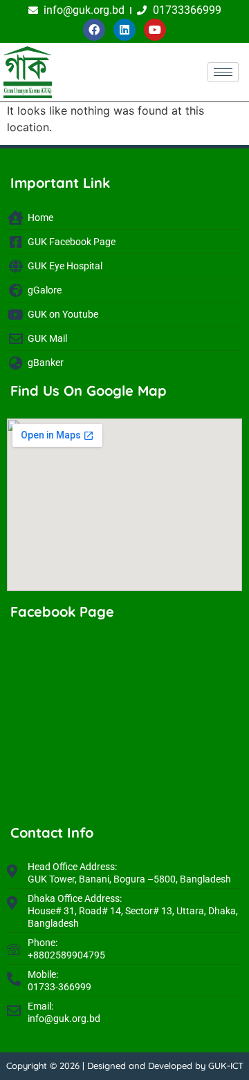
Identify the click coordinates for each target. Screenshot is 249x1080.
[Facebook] (94, 30)
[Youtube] (155, 30)
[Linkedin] (124, 30)
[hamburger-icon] (223, 72)
